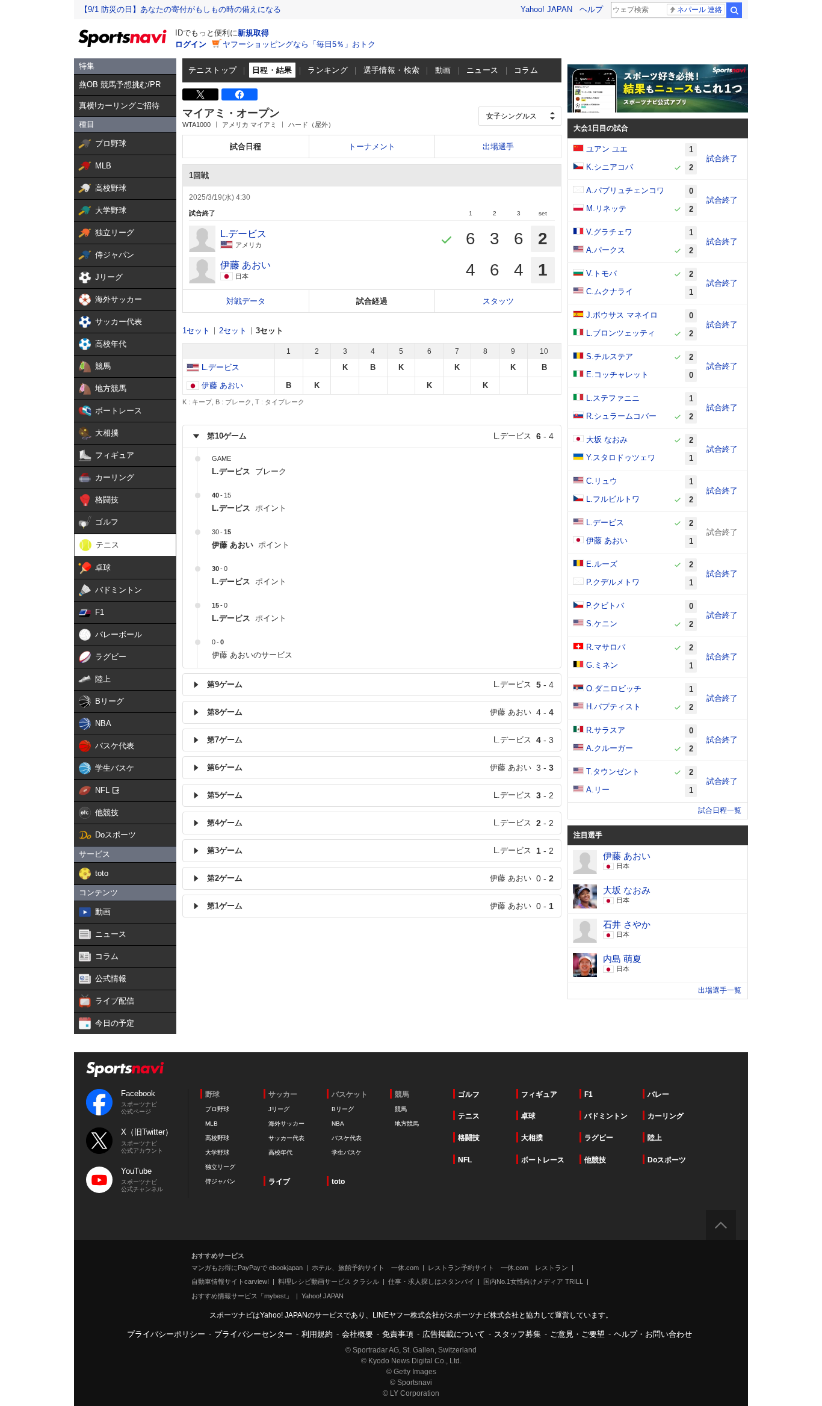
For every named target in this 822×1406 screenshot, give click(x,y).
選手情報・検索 (391, 70)
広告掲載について (453, 1334)
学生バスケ (347, 1152)
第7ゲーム (380, 740)
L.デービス (220, 367)
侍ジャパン (220, 1181)
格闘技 (469, 1137)
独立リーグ (220, 1167)
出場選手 (498, 146)
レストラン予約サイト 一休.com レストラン (498, 1267)
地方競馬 (407, 1123)
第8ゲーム (380, 712)
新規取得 (253, 32)
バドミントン (606, 1116)
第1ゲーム (380, 906)
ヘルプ (591, 9)
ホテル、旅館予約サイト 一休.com (365, 1267)
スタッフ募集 (517, 1334)
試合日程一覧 (719, 810)
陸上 (654, 1137)
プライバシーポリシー (166, 1334)
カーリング (665, 1116)
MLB (211, 1123)
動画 (443, 70)
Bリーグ (343, 1109)
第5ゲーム (380, 795)
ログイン (190, 44)
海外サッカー (286, 1123)
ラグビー (598, 1137)
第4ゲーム (380, 823)
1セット (196, 330)
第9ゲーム (380, 684)
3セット (269, 330)
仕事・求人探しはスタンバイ (431, 1281)
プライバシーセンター (253, 1334)
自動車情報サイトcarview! (230, 1281)
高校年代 (280, 1152)
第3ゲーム (380, 851)
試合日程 (245, 146)
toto (338, 1181)
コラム (526, 70)
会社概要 (357, 1334)
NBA (338, 1123)
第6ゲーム (380, 767)
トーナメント (371, 146)
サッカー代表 (286, 1138)
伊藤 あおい (222, 385)
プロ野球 (217, 1109)
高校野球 (217, 1138)
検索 (734, 10)
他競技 (595, 1160)
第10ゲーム (380, 436)
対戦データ (245, 301)
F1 (588, 1094)
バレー (658, 1094)
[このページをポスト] (200, 94)
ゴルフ (469, 1094)
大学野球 (217, 1152)
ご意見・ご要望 (577, 1334)
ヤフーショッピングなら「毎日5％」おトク (299, 44)
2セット (233, 330)
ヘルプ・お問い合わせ (653, 1334)
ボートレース (542, 1160)
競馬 (401, 1109)
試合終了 (722, 158)
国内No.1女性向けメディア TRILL (533, 1281)
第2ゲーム (380, 878)
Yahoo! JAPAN (546, 9)
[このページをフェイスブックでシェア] (239, 94)
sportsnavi (125, 1069)
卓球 (528, 1116)
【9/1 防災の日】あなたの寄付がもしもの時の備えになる (180, 9)
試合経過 (372, 301)
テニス (469, 1116)
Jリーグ (278, 1109)
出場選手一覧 (719, 990)
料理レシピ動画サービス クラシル (328, 1281)
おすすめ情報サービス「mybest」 (241, 1296)
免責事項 (397, 1334)
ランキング (327, 70)
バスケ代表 (347, 1138)
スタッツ (498, 301)
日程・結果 (272, 70)
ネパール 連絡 (699, 9)
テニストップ (212, 70)
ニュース (482, 70)
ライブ (279, 1181)
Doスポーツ (666, 1160)
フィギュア (539, 1094)
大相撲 (532, 1137)
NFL (465, 1160)
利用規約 (317, 1334)
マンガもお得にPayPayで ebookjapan (247, 1267)
